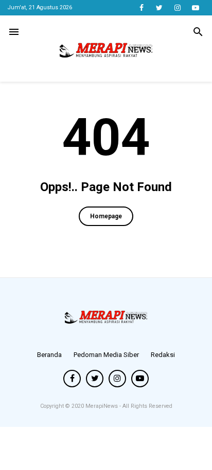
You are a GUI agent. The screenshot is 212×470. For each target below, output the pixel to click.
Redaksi (163, 355)
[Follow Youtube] (195, 7)
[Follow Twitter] (159, 7)
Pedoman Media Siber (106, 355)
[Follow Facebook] (141, 7)
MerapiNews (102, 406)
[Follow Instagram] (177, 7)
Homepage (106, 216)
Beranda (49, 355)
